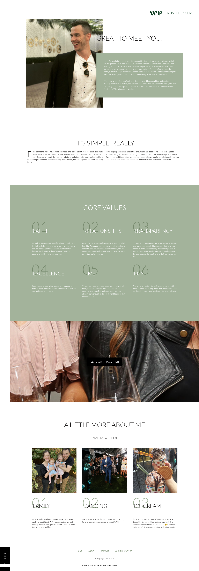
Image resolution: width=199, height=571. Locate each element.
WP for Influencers (171, 13)
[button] (5, 4)
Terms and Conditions (107, 565)
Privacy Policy (88, 565)
